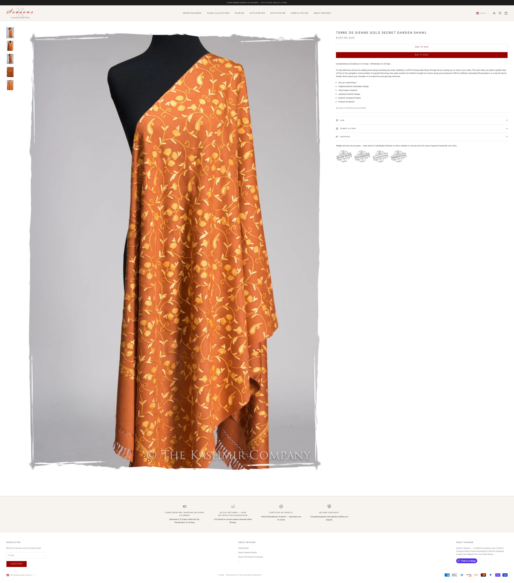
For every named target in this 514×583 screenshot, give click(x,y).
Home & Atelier (299, 13)
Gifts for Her (257, 13)
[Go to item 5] (10, 85)
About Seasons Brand (247, 552)
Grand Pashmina (192, 13)
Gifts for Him (278, 13)
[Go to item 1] (10, 32)
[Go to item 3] (10, 58)
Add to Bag (422, 47)
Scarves (239, 13)
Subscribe (16, 564)
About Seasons (322, 13)
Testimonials (243, 548)
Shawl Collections (218, 13)
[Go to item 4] (10, 72)
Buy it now (421, 55)
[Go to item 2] (10, 45)
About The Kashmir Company (250, 557)
